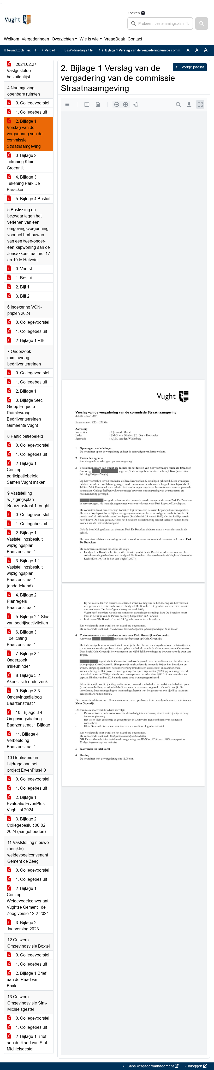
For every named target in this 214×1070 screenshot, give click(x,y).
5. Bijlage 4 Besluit (32, 199)
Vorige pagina (192, 67)
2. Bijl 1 (22, 287)
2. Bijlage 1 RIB (30, 340)
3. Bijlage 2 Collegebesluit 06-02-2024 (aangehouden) (27, 825)
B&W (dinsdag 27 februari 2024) (87, 50)
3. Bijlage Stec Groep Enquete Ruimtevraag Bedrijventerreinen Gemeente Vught (25, 413)
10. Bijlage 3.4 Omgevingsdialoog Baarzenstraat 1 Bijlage (28, 718)
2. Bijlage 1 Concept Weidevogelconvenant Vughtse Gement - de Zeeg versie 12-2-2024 (28, 901)
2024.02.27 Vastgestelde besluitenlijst (22, 70)
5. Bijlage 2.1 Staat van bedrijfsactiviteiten (29, 619)
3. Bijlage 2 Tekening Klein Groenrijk (22, 161)
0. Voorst (23, 269)
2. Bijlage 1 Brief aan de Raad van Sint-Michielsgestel (27, 1042)
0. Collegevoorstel (32, 103)
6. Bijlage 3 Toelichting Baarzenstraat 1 (22, 638)
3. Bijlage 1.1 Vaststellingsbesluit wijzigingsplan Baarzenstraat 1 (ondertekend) (25, 573)
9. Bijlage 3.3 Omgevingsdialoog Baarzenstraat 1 (24, 697)
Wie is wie (89, 39)
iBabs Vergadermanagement (150, 1066)
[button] (201, 23)
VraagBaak (114, 39)
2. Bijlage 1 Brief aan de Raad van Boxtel (26, 979)
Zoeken (133, 13)
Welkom (11, 39)
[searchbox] (160, 23)
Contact (135, 39)
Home (38, 50)
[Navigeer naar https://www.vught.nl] (17, 19)
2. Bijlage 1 (26, 391)
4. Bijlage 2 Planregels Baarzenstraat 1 (22, 601)
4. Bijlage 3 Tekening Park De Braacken (23, 183)
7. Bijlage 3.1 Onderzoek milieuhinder (23, 660)
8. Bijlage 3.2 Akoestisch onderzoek (27, 678)
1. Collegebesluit (31, 112)
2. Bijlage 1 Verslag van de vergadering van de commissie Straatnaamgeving (25, 134)
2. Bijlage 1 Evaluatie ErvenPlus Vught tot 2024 (26, 803)
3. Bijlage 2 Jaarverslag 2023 (23, 925)
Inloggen (195, 1066)
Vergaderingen (35, 39)
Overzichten (63, 39)
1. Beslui (23, 278)
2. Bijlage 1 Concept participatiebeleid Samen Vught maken (26, 472)
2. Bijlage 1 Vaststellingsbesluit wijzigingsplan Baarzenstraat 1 (25, 542)
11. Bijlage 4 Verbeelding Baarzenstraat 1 (23, 740)
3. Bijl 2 (22, 296)
